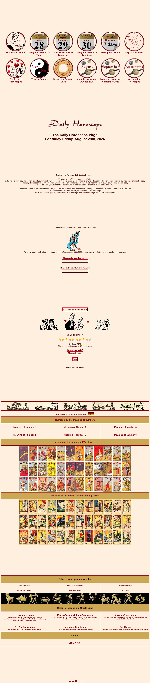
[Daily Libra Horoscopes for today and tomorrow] (80, 603)
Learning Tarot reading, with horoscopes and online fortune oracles (125, 628)
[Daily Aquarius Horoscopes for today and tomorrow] (128, 603)
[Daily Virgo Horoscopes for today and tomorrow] (69, 603)
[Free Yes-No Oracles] (39, 77)
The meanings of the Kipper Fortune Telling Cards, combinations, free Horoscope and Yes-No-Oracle (75, 617)
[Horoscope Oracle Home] (16, 51)
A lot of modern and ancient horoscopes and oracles (75, 628)
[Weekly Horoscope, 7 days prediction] (110, 51)
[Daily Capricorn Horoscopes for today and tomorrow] (116, 603)
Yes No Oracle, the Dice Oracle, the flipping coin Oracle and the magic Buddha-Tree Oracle (125, 617)
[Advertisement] (75, 16)
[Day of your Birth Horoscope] (134, 51)
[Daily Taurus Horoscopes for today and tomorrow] (21, 603)
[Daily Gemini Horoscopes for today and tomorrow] (33, 603)
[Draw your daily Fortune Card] (63, 77)
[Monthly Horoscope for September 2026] (110, 77)
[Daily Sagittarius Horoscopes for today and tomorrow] (104, 603)
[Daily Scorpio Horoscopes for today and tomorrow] (92, 603)
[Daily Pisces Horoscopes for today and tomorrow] (140, 603)
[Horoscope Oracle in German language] (91, 415)
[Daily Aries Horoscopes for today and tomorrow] (9, 603)
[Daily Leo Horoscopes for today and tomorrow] (57, 603)
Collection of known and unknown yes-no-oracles (24, 628)
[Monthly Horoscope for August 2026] (87, 77)
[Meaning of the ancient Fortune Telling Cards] (75, 544)
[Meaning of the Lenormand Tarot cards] (75, 492)
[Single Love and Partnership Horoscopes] (16, 77)
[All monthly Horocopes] (134, 77)
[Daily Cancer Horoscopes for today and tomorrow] (45, 603)
